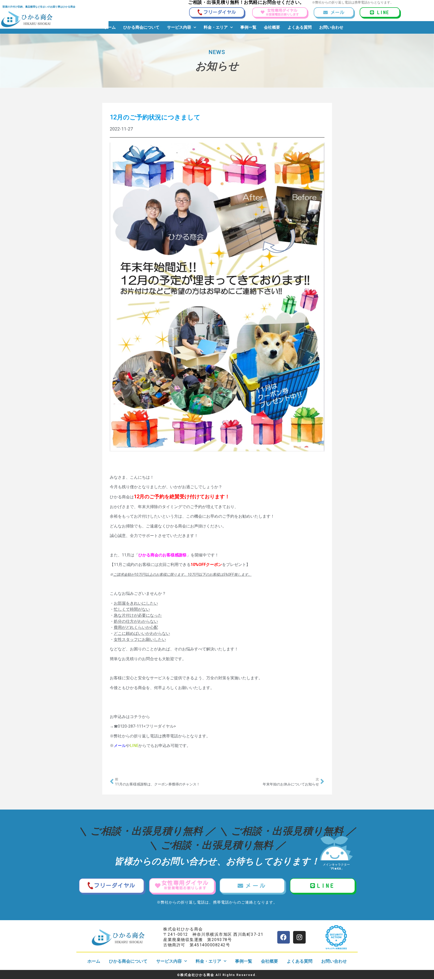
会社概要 (272, 27)
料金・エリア (216, 27)
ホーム (110, 27)
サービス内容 (179, 27)
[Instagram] (299, 937)
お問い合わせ (331, 27)
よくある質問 (300, 27)
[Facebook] (283, 937)
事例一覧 (248, 27)
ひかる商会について (141, 27)
